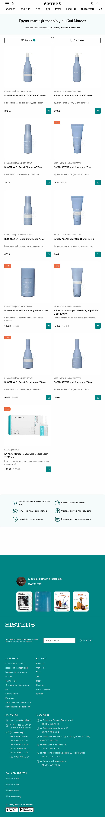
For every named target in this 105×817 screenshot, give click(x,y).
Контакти (9, 698)
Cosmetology (15, 796)
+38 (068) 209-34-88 (50, 756)
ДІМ (48, 9)
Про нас (9, 676)
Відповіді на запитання (16, 672)
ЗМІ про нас (10, 681)
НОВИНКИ (71, 9)
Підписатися (34, 583)
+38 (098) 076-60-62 (50, 765)
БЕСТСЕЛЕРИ (87, 9)
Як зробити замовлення (16, 668)
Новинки (40, 685)
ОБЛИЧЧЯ (25, 9)
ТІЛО (38, 9)
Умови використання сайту (18, 702)
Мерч (38, 681)
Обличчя (40, 668)
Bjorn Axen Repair (24, 91)
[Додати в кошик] (48, 111)
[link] (98, 3)
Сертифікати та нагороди (17, 685)
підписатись (85, 640)
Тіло (38, 672)
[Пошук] (13, 3)
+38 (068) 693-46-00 (19, 749)
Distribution (14, 790)
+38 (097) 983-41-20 (19, 744)
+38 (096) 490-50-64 (19, 757)
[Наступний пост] (84, 601)
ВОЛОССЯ (10, 9)
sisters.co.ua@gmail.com (20, 720)
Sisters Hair (14, 778)
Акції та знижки (43, 689)
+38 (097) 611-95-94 (49, 732)
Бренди (39, 694)
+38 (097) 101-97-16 (49, 740)
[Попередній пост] (21, 601)
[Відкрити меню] (7, 3)
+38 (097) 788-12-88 (19, 740)
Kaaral (7, 450)
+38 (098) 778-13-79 (49, 724)
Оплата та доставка (14, 663)
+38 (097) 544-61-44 (49, 748)
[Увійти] (92, 3)
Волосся (40, 663)
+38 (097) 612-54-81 (19, 736)
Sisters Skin (14, 784)
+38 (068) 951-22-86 (19, 752)
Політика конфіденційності (17, 707)
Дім (38, 676)
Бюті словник (11, 694)
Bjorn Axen (9, 91)
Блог (7, 689)
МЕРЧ (58, 9)
